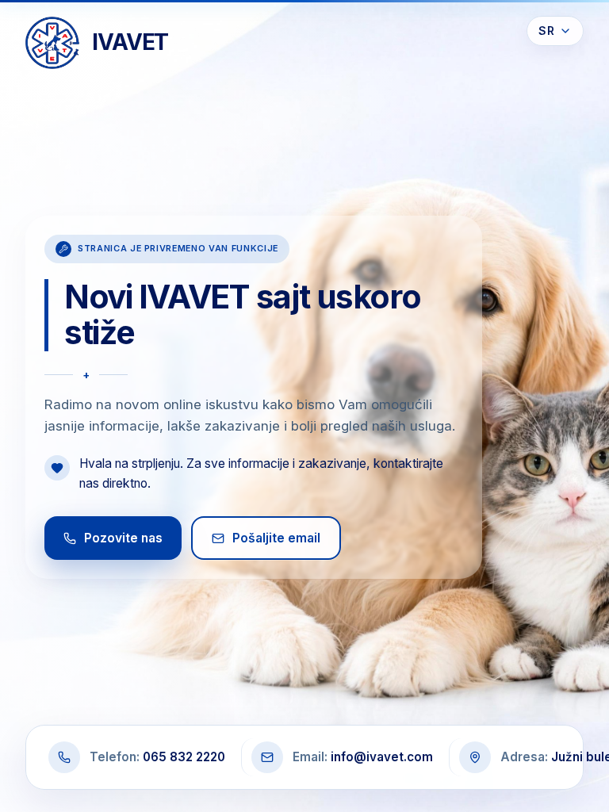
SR (546, 30)
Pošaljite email (276, 538)
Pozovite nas (123, 538)
